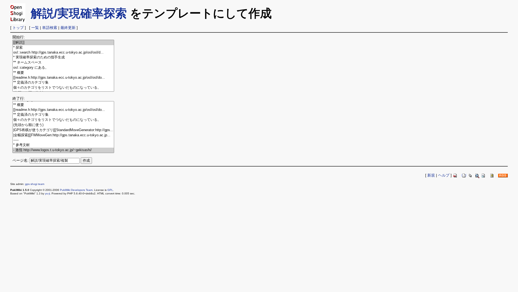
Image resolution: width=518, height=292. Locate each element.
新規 (431, 175)
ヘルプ (443, 175)
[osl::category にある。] (63, 67)
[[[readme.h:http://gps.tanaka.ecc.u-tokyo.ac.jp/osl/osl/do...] (63, 77)
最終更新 (68, 27)
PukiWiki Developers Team (76, 189)
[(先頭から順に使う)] (63, 125)
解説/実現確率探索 (79, 13)
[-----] (63, 140)
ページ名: (20, 160)
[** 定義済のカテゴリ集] (63, 82)
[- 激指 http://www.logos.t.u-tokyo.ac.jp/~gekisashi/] (63, 150)
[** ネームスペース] (63, 62)
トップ (18, 27)
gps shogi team (34, 183)
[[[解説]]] (63, 42)
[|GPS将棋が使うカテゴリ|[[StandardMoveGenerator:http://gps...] (63, 130)
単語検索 (49, 27)
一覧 (35, 27)
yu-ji (47, 193)
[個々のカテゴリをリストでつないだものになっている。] (63, 87)
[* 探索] (63, 47)
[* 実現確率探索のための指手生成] (63, 57)
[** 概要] (63, 72)
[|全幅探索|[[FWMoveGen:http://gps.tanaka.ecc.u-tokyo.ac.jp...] (63, 135)
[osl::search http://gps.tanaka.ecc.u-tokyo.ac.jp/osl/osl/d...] (63, 52)
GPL (110, 189)
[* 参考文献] (63, 145)
